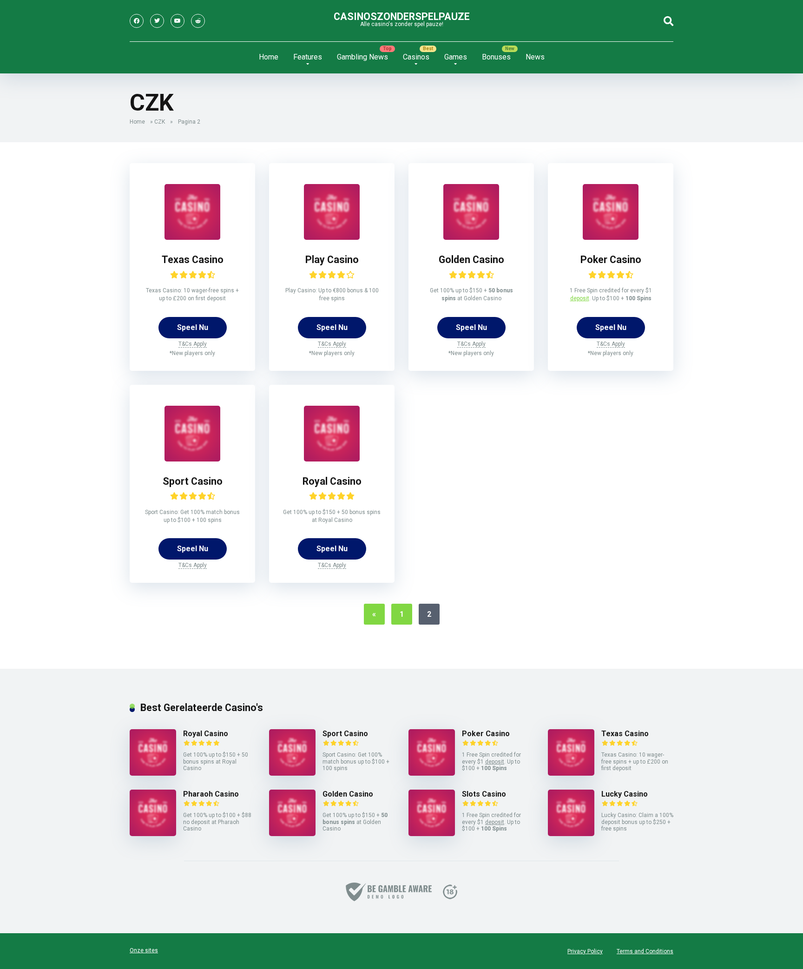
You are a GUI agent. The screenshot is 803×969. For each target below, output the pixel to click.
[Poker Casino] (610, 237)
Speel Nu (192, 327)
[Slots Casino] (431, 833)
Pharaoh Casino (211, 794)
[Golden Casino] (471, 237)
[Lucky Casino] (571, 833)
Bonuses (496, 57)
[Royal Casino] (332, 459)
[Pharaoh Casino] (153, 833)
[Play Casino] (332, 237)
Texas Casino (193, 259)
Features (307, 57)
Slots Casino (484, 794)
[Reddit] (198, 21)
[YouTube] (177, 21)
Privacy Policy (585, 951)
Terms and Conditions (645, 951)
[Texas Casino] (192, 237)
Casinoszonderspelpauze (402, 16)
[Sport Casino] (192, 459)
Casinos (416, 57)
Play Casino (332, 259)
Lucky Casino (624, 794)
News (535, 57)
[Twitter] (157, 21)
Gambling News (362, 57)
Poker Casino (610, 259)
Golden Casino (471, 259)
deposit (579, 298)
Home (268, 57)
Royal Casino (332, 481)
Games (455, 57)
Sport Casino (193, 481)
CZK (159, 122)
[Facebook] (137, 21)
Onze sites (144, 950)
